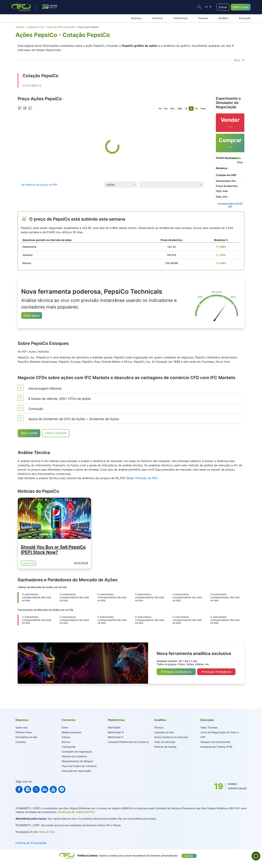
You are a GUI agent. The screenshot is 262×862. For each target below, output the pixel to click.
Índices (66, 737)
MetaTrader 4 (116, 732)
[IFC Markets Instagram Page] (27, 789)
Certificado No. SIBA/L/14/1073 (76, 811)
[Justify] (199, 7)
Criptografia (69, 746)
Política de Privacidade (31, 843)
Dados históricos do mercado (171, 737)
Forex (65, 727)
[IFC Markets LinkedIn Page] (44, 789)
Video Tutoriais (208, 727)
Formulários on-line (26, 737)
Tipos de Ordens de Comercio (79, 765)
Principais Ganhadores (176, 672)
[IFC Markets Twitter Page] (36, 789)
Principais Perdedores (216, 672)
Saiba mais (28, 563)
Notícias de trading (165, 746)
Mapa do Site (47, 831)
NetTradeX (114, 727)
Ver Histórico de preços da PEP (39, 184)
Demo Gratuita (55, 433)
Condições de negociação (77, 751)
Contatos (21, 741)
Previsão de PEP (146, 478)
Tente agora (32, 315)
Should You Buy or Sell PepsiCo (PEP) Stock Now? (53, 549)
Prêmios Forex (24, 732)
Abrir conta (240, 7)
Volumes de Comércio (74, 756)
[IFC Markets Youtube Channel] (53, 789)
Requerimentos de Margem (77, 761)
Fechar (189, 855)
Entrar (223, 7)
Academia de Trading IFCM (216, 746)
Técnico (158, 727)
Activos (66, 741)
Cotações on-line (164, 732)
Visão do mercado (164, 741)
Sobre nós (21, 727)
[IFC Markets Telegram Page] (61, 789)
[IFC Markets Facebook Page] (19, 789)
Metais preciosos (71, 732)
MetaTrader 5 (116, 737)
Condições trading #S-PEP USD (230, 205)
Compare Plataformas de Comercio (128, 741)
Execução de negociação (76, 770)
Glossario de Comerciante (215, 741)
